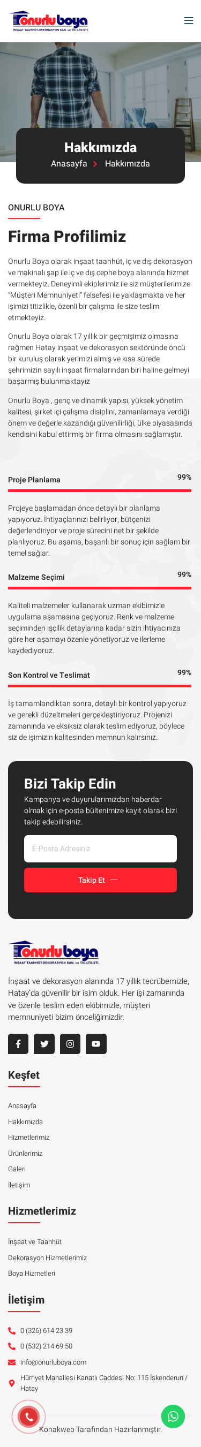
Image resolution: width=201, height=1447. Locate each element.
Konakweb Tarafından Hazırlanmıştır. (100, 1429)
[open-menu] (186, 21)
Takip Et (91, 880)
